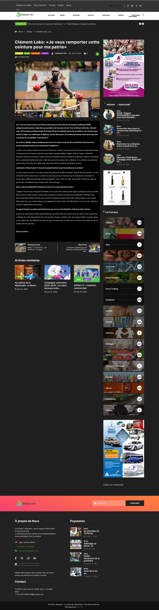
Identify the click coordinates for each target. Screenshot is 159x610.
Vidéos (121, 15)
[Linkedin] (140, 6)
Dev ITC (80, 607)
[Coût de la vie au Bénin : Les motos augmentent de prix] (75, 571)
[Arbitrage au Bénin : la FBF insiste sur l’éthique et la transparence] (75, 544)
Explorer (133, 16)
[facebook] (128, 6)
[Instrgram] (136, 6)
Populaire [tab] (124, 104)
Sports (91, 15)
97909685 (30, 547)
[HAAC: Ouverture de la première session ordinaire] (75, 556)
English (60, 5)
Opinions (106, 15)
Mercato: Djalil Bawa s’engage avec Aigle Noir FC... (129, 159)
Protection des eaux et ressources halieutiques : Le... (129, 130)
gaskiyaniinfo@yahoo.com (29, 551)
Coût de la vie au (90, 572)
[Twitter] (132, 6)
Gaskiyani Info (60, 53)
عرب (17, 9)
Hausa (68, 5)
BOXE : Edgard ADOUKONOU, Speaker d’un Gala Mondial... (128, 115)
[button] (140, 24)
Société (58, 277)
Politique (136, 15)
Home (20, 32)
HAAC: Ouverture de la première (92, 558)
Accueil (51, 15)
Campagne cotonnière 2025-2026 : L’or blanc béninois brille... (55, 285)
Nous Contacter (40, 5)
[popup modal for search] (143, 15)
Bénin (62, 15)
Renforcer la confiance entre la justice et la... (128, 145)
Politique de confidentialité (113, 485)
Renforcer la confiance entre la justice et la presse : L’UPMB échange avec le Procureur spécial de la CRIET (67, 24)
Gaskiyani (35, 53)
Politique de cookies (23, 5)
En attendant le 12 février (91, 532)
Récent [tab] (111, 104)
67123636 (21, 547)
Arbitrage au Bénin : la (90, 544)
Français (52, 5)
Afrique (76, 15)
